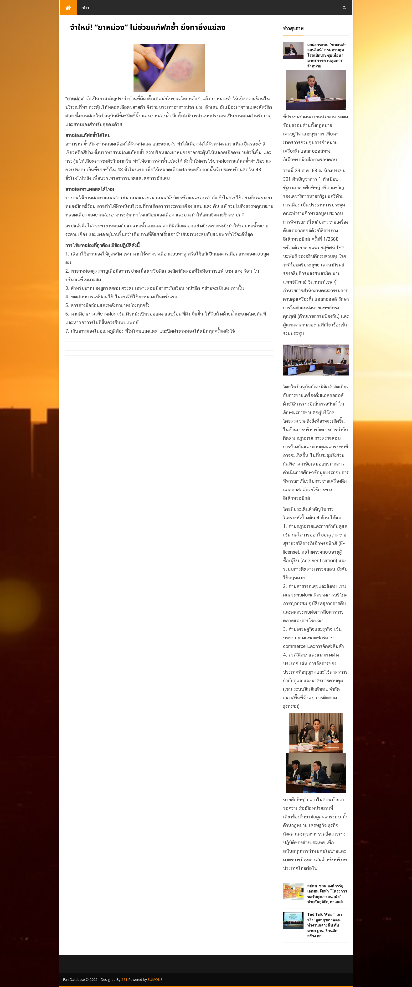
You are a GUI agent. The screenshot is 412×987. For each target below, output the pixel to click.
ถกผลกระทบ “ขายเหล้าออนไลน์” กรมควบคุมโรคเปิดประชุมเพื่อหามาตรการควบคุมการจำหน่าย (327, 55)
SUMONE (155, 979)
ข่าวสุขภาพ (293, 28)
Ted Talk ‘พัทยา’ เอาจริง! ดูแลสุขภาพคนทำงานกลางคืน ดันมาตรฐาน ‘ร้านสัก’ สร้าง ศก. (324, 925)
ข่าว (85, 7)
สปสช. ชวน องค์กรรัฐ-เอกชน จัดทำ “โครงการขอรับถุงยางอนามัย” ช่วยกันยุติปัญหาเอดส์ (327, 894)
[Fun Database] (68, 7)
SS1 (124, 979)
